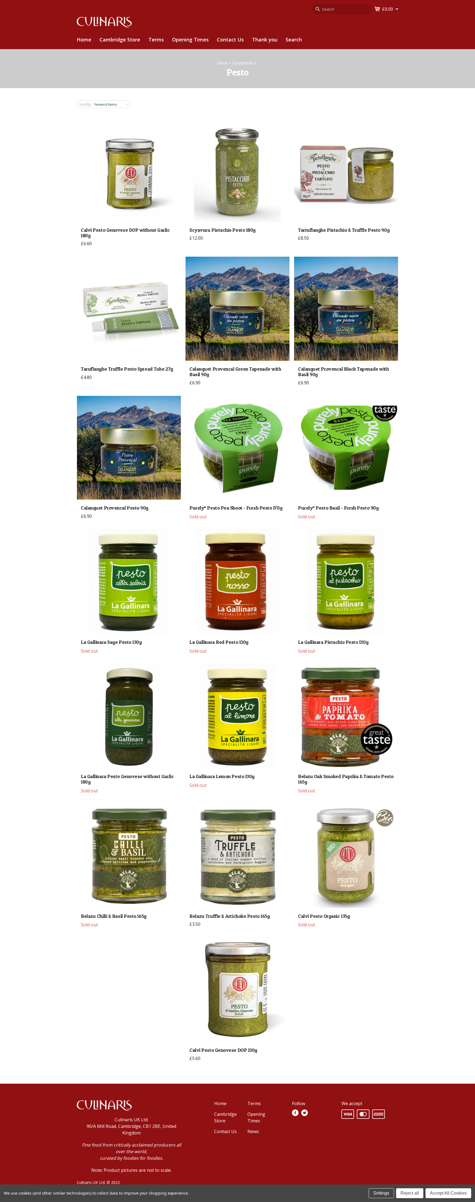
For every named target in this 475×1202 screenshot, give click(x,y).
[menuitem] (120, 39)
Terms (156, 39)
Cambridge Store (120, 39)
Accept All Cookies (448, 1193)
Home (84, 39)
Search (294, 39)
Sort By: (85, 104)
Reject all (410, 1193)
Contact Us (230, 39)
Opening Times (190, 39)
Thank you (264, 39)
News (253, 1131)
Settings (381, 1193)
